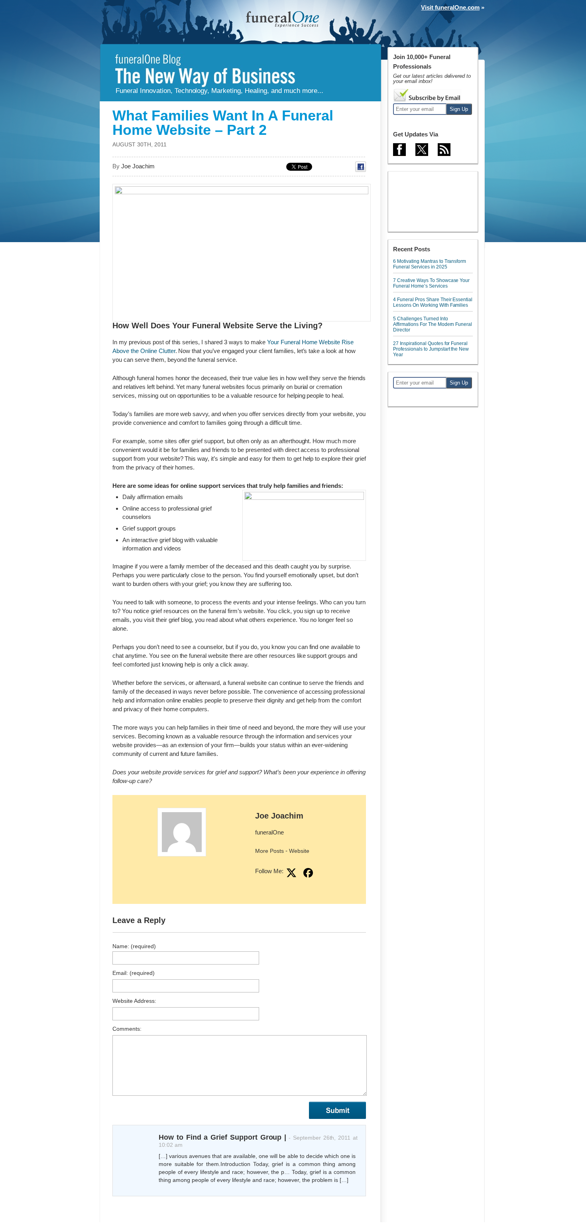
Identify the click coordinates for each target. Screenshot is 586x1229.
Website (299, 851)
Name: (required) (134, 946)
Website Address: (134, 1001)
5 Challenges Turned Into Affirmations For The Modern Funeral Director (432, 324)
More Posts (269, 851)
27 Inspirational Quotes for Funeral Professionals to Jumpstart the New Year (431, 349)
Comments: (127, 1029)
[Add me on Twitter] (291, 873)
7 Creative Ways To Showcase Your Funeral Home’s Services (431, 283)
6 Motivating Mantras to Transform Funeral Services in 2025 (429, 264)
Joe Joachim (279, 815)
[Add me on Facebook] (308, 873)
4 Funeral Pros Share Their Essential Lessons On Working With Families (432, 302)
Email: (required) (133, 973)
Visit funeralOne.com (450, 7)
